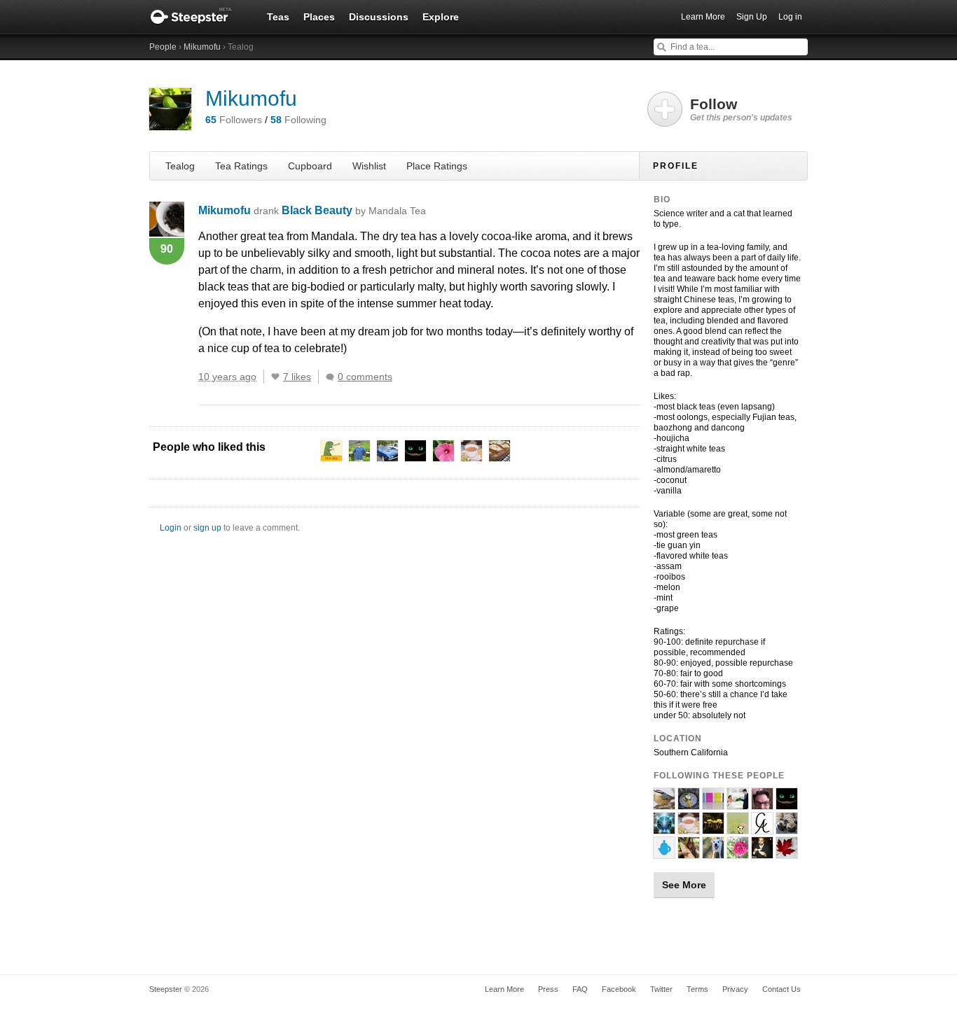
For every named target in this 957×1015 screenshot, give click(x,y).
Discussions (378, 16)
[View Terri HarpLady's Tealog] (688, 853)
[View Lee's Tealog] (737, 828)
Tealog (180, 166)
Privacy (735, 989)
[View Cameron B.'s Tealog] (786, 828)
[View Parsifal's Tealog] (762, 853)
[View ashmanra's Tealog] (713, 853)
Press (548, 989)
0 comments (365, 376)
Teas (278, 16)
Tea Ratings (241, 166)
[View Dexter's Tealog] (786, 853)
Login (170, 528)
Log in (790, 17)
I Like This (275, 376)
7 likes (297, 376)
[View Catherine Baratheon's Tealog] (664, 853)
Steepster (198, 17)
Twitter (661, 989)
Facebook (619, 989)
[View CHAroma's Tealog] (762, 828)
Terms (697, 989)
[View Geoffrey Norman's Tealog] (762, 803)
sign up (207, 528)
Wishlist (369, 166)
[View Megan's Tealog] (737, 803)
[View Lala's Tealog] (786, 803)
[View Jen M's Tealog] (713, 828)
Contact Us (781, 989)
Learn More (703, 17)
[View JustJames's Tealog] (688, 803)
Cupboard (310, 166)
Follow (741, 109)
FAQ (580, 989)
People (163, 47)
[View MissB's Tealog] (664, 828)
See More (684, 884)
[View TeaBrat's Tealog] (737, 853)
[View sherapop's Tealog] (713, 803)
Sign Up (751, 17)
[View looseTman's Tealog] (664, 803)
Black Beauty (354, 210)
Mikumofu (202, 47)
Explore (440, 16)
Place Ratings (436, 166)
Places (319, 16)
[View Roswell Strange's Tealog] (688, 828)
